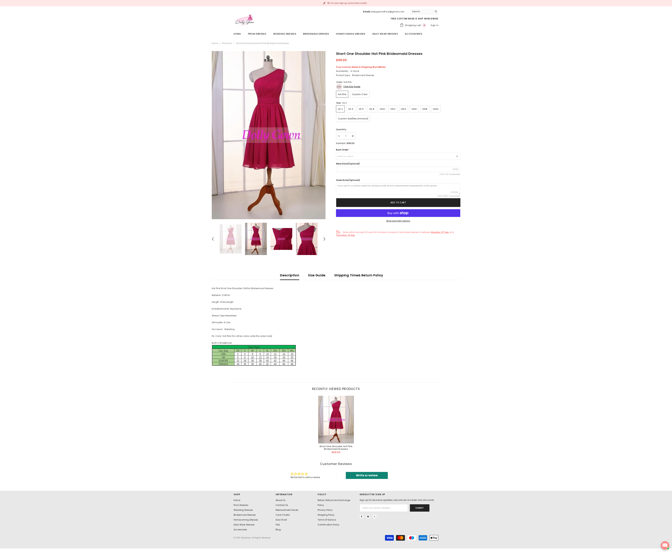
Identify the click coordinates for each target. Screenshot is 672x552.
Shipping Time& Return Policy (358, 275)
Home (215, 43)
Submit (419, 507)
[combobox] (421, 11)
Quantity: (341, 129)
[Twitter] (374, 516)
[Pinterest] (368, 516)
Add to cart (398, 202)
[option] (269, 135)
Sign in (434, 25)
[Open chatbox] (665, 545)
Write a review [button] (367, 475)
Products (227, 43)
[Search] (424, 11)
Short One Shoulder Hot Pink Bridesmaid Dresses (336, 447)
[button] (212, 239)
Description (289, 275)
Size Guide (317, 275)
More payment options (398, 220)
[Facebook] (361, 516)
